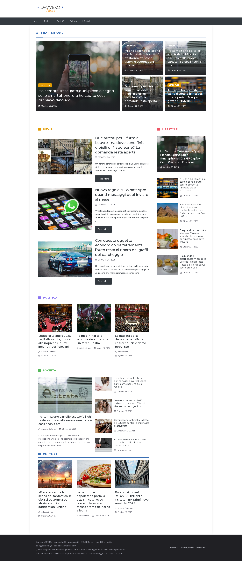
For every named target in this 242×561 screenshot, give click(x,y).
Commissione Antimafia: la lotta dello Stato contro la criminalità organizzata (131, 423)
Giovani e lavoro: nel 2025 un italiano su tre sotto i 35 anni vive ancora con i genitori (130, 403)
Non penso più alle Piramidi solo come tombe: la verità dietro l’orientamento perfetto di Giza (193, 210)
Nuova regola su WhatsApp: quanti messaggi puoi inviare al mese (121, 195)
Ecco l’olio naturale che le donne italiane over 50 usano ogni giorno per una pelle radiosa (130, 382)
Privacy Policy (187, 547)
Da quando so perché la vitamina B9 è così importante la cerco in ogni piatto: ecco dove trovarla (193, 236)
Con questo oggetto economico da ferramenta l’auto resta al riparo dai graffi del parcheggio (121, 247)
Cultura (73, 21)
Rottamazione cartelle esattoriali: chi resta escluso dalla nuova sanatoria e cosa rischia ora (184, 58)
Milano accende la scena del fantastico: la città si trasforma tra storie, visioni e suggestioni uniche (142, 58)
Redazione (201, 547)
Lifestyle (86, 21)
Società (60, 21)
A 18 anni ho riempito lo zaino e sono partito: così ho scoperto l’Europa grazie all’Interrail (193, 185)
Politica (47, 21)
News (36, 21)
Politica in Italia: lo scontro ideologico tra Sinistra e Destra (92, 339)
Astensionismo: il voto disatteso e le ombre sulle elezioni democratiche (131, 442)
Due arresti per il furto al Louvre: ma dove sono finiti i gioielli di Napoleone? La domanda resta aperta (142, 94)
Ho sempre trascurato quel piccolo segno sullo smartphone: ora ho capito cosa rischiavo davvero (76, 96)
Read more (103, 178)
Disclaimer (173, 547)
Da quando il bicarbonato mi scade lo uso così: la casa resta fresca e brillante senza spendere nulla (193, 262)
